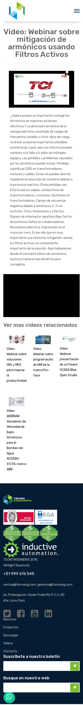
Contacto (10, 651)
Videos (8, 643)
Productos (10, 627)
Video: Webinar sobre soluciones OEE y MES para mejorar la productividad (17, 365)
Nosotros (9, 619)
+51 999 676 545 (18, 573)
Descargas (10, 635)
